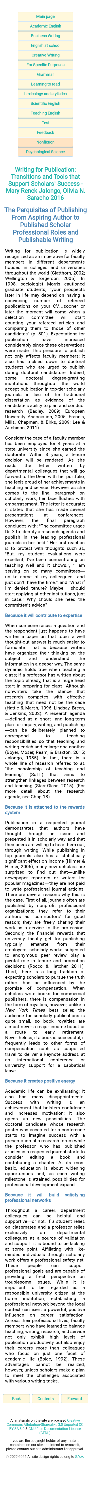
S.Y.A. (79, 1457)
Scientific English (45, 103)
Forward (74, 1398)
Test (45, 122)
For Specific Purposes (45, 64)
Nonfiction (45, 142)
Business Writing (45, 35)
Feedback (45, 132)
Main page (45, 16)
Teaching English (45, 113)
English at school (45, 45)
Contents (46, 1398)
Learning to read (45, 84)
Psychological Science (45, 151)
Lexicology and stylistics (45, 93)
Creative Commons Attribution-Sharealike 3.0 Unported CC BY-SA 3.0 (45, 1424)
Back (16, 1398)
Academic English (45, 26)
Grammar (45, 74)
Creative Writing (46, 55)
